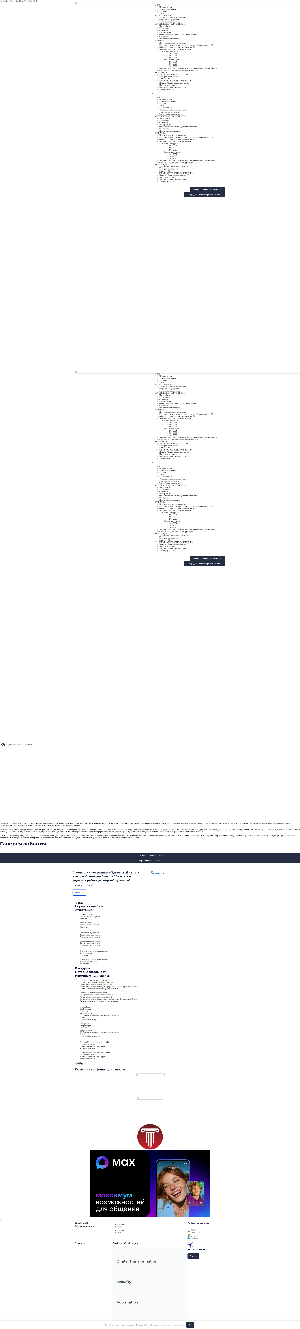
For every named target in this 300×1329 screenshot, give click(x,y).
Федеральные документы (169, 20)
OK (190, 1325)
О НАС (158, 5)
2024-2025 (173, 56)
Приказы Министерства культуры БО (174, 83)
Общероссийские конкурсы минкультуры (96, 982)
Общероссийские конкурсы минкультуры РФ (177, 47)
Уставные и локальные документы (173, 18)
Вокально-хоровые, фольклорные (172, 87)
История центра (165, 7)
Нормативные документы (90, 933)
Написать (79, 892)
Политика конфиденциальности (100, 1069)
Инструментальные (167, 85)
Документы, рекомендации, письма (173, 74)
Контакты (163, 11)
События (81, 1063)
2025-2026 (173, 58)
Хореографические (166, 89)
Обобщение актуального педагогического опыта (178, 34)
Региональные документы (169, 22)
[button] (187, 93)
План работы (164, 26)
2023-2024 (173, 53)
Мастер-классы (165, 32)
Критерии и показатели (168, 77)
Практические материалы (169, 39)
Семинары (163, 30)
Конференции (165, 28)
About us (120, 1224)
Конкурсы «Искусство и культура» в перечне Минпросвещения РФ (186, 45)
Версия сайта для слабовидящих (18, 745)
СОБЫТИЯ (159, 13)
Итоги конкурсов (171, 51)
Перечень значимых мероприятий (172, 43)
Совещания (164, 37)
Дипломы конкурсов (172, 60)
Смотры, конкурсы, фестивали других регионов (178, 70)
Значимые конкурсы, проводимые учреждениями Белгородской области (188, 68)
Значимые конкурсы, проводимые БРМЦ (175, 49)
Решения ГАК (164, 79)
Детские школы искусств (169, 9)
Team (119, 1227)
